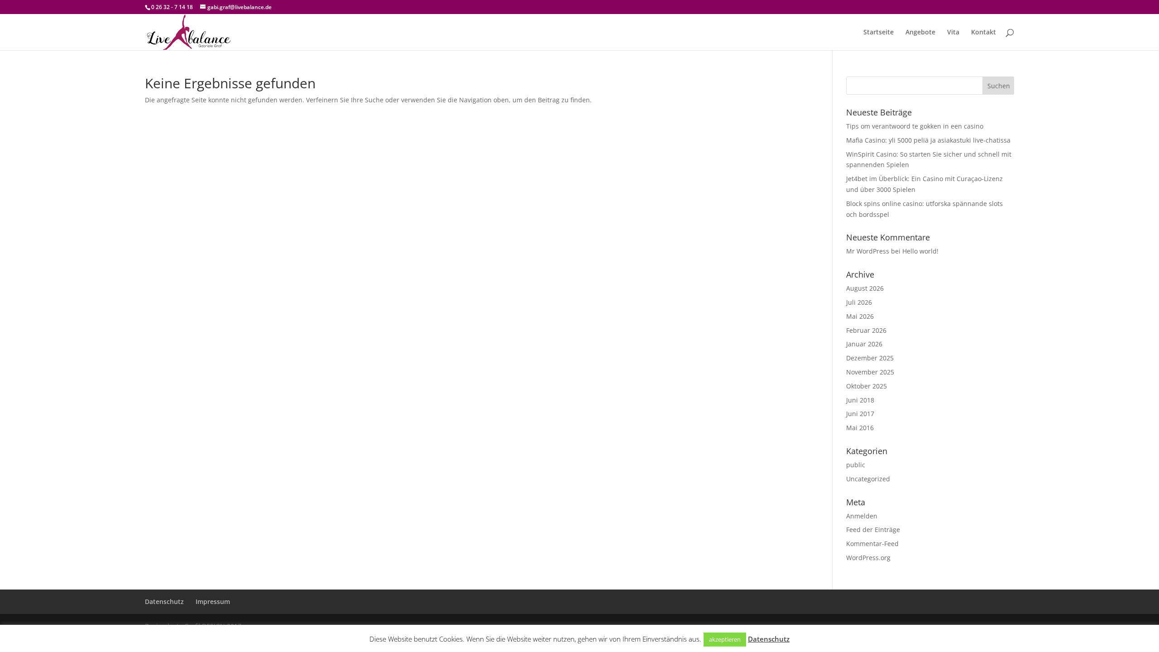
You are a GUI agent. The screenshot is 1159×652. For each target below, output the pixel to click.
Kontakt (983, 32)
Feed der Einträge (873, 529)
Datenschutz (164, 601)
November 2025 (870, 372)
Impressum (213, 601)
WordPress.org (868, 557)
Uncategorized (868, 479)
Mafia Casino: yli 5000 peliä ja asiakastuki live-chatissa (928, 140)
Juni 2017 (860, 413)
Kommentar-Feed (872, 543)
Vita (953, 32)
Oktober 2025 (866, 386)
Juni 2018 (860, 400)
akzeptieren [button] (725, 639)
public (855, 464)
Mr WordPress (867, 251)
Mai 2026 (860, 316)
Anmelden (861, 516)
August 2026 (865, 288)
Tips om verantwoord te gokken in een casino (914, 126)
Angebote (920, 32)
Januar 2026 (864, 344)
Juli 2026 (859, 302)
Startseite (878, 32)
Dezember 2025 (870, 358)
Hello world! (920, 251)
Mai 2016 (860, 427)
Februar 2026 (866, 330)
